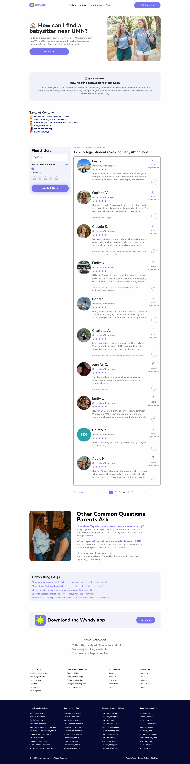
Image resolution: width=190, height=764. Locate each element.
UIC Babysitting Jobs (110, 745)
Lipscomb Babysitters (37, 724)
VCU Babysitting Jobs (110, 741)
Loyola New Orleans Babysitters (42, 734)
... (136, 492)
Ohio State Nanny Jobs (148, 738)
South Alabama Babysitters (40, 745)
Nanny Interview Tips (75, 676)
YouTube (143, 687)
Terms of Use (131, 758)
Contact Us (113, 687)
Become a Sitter (73, 673)
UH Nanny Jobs (145, 713)
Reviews (109, 5)
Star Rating (36, 173)
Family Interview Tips (75, 680)
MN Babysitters (86, 148)
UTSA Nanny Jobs (146, 720)
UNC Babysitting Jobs (110, 717)
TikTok (142, 676)
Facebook (144, 673)
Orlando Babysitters (71, 738)
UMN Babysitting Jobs (110, 720)
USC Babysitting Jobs (110, 724)
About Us (112, 676)
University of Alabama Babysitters (42, 727)
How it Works (114, 680)
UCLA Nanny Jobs (146, 745)
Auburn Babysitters (36, 738)
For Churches (34, 687)
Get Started (49, 51)
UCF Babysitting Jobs (110, 713)
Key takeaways (39, 131)
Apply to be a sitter (77, 5)
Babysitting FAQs (40, 125)
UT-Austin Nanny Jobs (148, 734)
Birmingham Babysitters (73, 713)
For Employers (35, 680)
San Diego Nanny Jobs (148, 724)
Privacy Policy (143, 758)
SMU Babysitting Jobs (110, 731)
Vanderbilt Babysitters (38, 741)
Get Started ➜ (147, 5)
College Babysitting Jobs (76, 683)
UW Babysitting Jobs (110, 748)
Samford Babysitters (37, 720)
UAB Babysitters (36, 713)
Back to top (78, 492)
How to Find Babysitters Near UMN (49, 116)
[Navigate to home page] (37, 5)
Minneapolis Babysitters (73, 731)
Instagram (144, 680)
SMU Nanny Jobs (146, 727)
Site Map (76, 148)
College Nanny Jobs (74, 687)
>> (145, 492)
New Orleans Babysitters (73, 724)
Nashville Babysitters (72, 745)
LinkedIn (143, 683)
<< (102, 492)
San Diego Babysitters (72, 720)
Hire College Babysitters (38, 673)
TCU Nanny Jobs (146, 731)
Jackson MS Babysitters (73, 734)
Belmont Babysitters (37, 717)
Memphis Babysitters (72, 748)
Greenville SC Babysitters (73, 727)
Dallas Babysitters (71, 741)
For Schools (33, 683)
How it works (96, 5)
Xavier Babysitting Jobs (111, 727)
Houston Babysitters (72, 717)
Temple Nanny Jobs (147, 717)
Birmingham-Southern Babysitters (42, 748)
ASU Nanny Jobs (146, 748)
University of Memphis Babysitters (42, 731)
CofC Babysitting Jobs (110, 738)
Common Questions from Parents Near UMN (53, 122)
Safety (111, 673)
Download (146, 620)
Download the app (40, 128)
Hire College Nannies (37, 676)
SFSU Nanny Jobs (146, 741)
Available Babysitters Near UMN (47, 119)
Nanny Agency (35, 691)
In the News (113, 683)
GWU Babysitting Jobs (110, 734)
